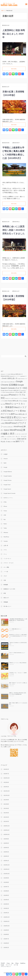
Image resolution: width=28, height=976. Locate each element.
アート (5, 554)
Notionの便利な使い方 (9, 420)
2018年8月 (6, 934)
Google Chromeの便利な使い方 (10, 381)
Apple (5, 463)
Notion (5, 523)
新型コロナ (6, 597)
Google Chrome (7, 480)
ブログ (5, 576)
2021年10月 (6, 795)
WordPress (6, 536)
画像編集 (6, 602)
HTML (5, 502)
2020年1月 (6, 860)
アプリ (5, 549)
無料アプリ (20, 441)
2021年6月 (6, 808)
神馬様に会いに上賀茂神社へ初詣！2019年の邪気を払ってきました (13, 230)
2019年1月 (6, 912)
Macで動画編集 (24, 400)
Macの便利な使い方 (21, 414)
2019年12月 (6, 865)
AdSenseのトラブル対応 (5, 374)
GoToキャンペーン (8, 497)
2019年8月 (6, 882)
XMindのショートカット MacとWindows (17, 662)
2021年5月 (6, 812)
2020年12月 (6, 825)
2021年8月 (6, 804)
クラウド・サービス (8, 562)
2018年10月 (6, 925)
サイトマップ (9, 964)
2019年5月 (6, 895)
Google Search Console (9, 493)
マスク (8, 439)
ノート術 (3, 439)
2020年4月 (6, 847)
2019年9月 (6, 878)
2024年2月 (6, 769)
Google (5, 467)
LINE (5, 515)
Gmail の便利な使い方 (9, 378)
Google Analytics (8, 476)
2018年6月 (6, 943)
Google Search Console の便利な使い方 (10, 390)
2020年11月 (6, 830)
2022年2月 (6, 786)
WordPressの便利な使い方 (8, 426)
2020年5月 (6, 843)
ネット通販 (6, 567)
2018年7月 (6, 938)
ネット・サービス (21, 436)
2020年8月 (6, 838)
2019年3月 (6, 904)
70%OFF (3, 963)
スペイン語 (6, 436)
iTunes (5, 510)
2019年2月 (6, 908)
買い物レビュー (7, 606)
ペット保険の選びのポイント (15, 629)
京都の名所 (21, 439)
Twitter (5, 528)
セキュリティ (12, 436)
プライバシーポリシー (6, 966)
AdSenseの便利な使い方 (16, 374)
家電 (5, 593)
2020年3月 (6, 852)
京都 (5, 580)
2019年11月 (6, 869)
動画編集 (6, 584)
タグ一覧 (16, 964)
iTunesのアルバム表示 (9, 398)
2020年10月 (6, 834)
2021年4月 (6, 817)
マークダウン (13, 439)
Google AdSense (8, 471)
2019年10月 (6, 873)
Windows (6, 532)
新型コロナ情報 (11, 441)
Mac (5, 519)
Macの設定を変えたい (12, 417)
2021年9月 (6, 799)
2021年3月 (6, 821)
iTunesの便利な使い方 (14, 401)
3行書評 (5, 454)
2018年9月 (6, 930)
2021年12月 (6, 791)
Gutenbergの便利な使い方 (10, 392)
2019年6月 (6, 891)
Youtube (6, 541)
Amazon (6, 458)
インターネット (7, 558)
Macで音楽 (3, 404)
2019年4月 (6, 899)
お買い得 (6, 545)
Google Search (7, 489)
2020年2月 (6, 856)
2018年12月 (6, 917)
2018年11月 (6, 921)
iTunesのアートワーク (18, 398)
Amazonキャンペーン (14, 376)
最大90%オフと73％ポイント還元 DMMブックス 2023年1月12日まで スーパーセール (18, 636)
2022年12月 (6, 778)
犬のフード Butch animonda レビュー (17, 652)
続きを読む (14, 68)
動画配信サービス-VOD (9, 589)
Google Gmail (7, 484)
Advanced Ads (5, 376)
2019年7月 (6, 886)
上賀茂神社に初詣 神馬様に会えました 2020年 (13, 34)
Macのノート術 (14, 411)
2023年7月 (6, 773)
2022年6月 (6, 782)
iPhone (5, 506)
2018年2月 (6, 947)
